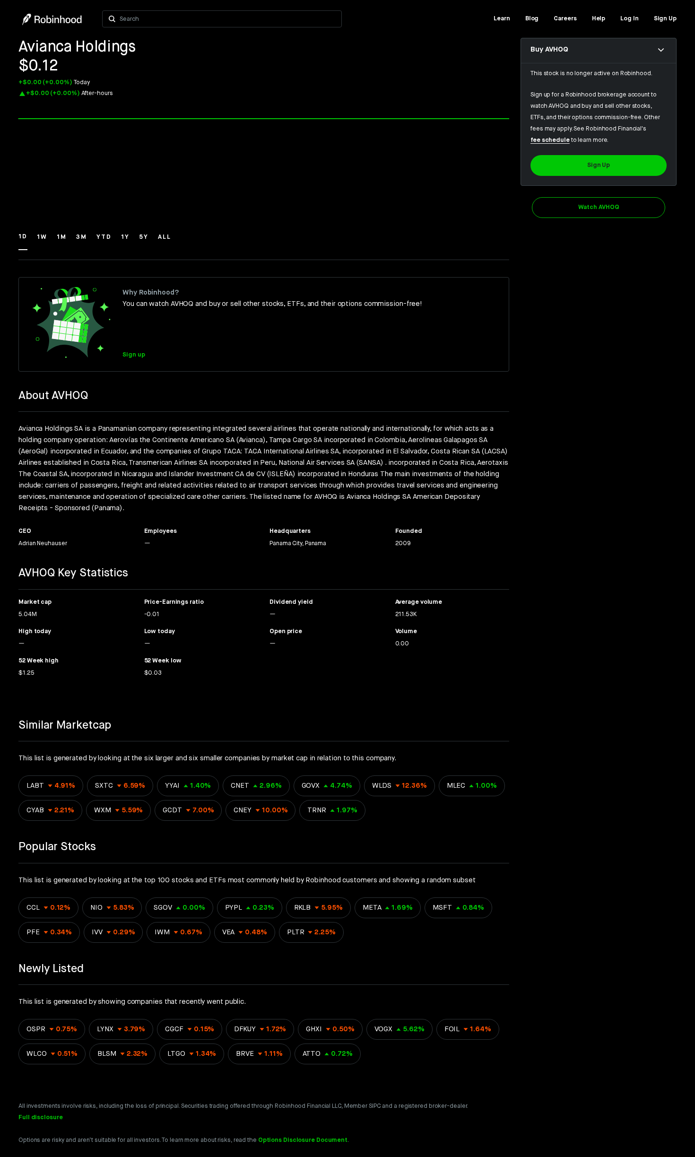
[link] (502, 19)
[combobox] (228, 19)
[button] (22, 241)
